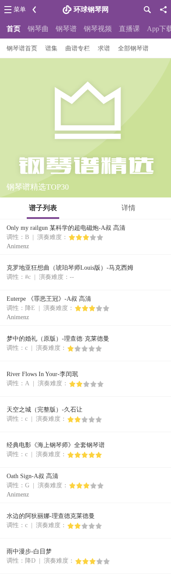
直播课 (129, 28)
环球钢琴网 (91, 9)
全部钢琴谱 (133, 48)
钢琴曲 (38, 28)
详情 (128, 207)
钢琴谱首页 (22, 48)
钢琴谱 (66, 28)
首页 (14, 28)
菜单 (20, 9)
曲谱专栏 (77, 48)
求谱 (104, 48)
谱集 (51, 48)
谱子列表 (43, 207)
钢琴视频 (98, 28)
